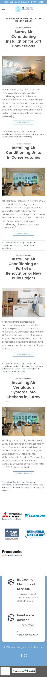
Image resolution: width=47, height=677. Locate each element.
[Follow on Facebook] (21, 655)
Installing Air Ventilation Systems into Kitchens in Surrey (23, 389)
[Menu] (3, 8)
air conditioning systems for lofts (26, 369)
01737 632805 (28, 625)
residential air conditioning (20, 137)
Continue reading (23, 122)
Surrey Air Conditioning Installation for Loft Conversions (23, 39)
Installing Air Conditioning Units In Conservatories (23, 152)
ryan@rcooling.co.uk (27, 634)
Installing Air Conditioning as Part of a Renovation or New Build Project (23, 269)
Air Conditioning (23, 28)
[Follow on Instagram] (25, 655)
